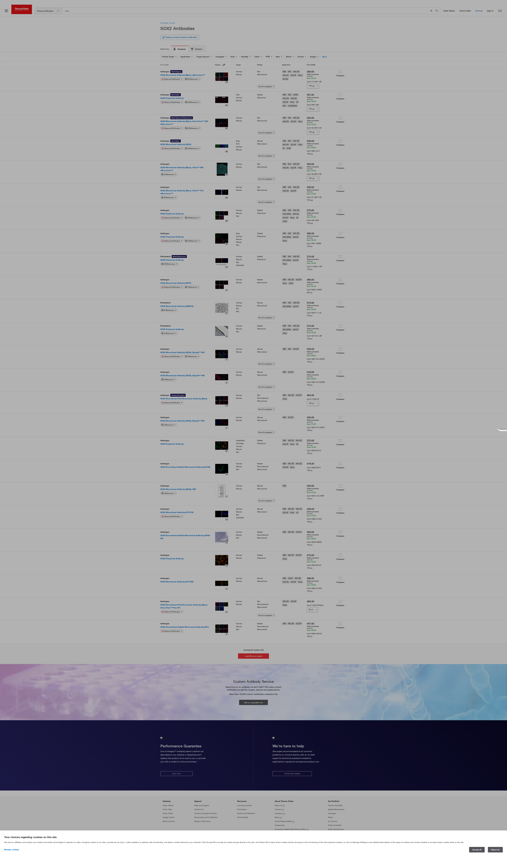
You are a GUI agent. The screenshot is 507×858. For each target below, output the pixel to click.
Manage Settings (11, 849)
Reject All (495, 849)
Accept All (476, 849)
